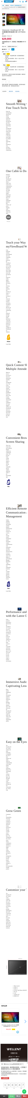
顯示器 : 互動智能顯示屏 (15, 5)
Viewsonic (7, 51)
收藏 (19, 1096)
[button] (2, 1021)
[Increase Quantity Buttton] (9, 81)
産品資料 (4, 91)
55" (9, 49)
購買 (26, 1096)
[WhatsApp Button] (24, 1091)
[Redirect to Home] (3, 5)
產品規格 (17, 91)
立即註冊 (5, 1078)
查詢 (12, 1096)
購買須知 (11, 91)
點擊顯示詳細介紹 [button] (12, 46)
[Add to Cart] (17, 1032)
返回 (4, 1096)
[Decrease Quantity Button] (3, 81)
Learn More (8, 344)
